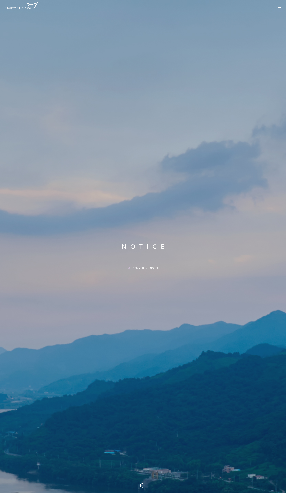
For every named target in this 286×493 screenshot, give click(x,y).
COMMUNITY (140, 268)
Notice (154, 268)
